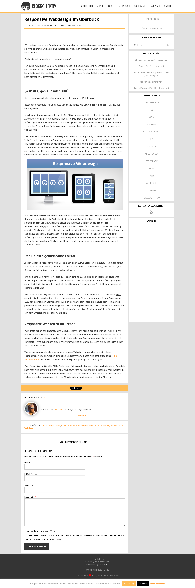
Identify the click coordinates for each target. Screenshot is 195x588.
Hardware (154, 6)
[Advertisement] (74, 36)
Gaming (168, 6)
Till (67, 25)
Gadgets (151, 146)
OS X (151, 117)
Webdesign (45, 25)
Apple (99, 6)
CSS (45, 425)
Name (27, 462)
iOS (151, 109)
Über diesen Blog (151, 28)
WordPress (104, 564)
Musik (152, 168)
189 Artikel (59, 409)
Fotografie (152, 161)
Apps (151, 139)
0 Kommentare (76, 25)
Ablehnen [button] (143, 584)
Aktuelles (87, 6)
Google (111, 6)
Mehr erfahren (157, 583)
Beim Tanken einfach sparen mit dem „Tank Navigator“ (151, 74)
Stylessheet (112, 425)
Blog (38, 25)
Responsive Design (97, 425)
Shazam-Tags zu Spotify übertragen (151, 59)
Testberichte (152, 102)
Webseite (82, 415)
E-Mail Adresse (31, 474)
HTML (64, 425)
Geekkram (152, 190)
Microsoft (124, 6)
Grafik (57, 425)
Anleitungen (151, 153)
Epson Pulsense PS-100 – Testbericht (151, 88)
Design (51, 425)
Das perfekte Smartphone (152, 81)
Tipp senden (151, 19)
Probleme (72, 425)
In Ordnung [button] (129, 583)
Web (121, 425)
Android (151, 124)
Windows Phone (151, 131)
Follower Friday (151, 197)
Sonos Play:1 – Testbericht (151, 66)
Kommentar (30, 497)
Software (139, 6)
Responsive (83, 425)
